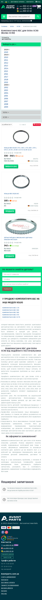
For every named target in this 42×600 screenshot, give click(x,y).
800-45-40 (25, 6)
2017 (6, 77)
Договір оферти (7, 588)
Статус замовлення (8, 577)
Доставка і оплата (17, 2)
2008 (6, 104)
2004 (6, 93)
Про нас (4, 594)
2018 (6, 79)
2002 (6, 87)
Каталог (4, 591)
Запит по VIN (7, 557)
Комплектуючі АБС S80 (10, 312)
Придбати (9, 211)
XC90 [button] (5, 117)
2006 (6, 98)
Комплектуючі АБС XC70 (11, 317)
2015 (6, 71)
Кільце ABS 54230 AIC (11, 194)
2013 (6, 66)
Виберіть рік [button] (9, 44)
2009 (6, 107)
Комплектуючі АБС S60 (10, 310)
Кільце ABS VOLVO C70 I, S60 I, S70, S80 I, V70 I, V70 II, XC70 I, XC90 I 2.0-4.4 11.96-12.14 (20, 149)
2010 (6, 57)
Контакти (29, 2)
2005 (6, 96)
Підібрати (7, 289)
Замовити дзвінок (7, 554)
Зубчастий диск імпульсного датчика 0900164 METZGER (18, 238)
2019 (6, 82)
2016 (6, 74)
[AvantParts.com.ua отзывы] (9, 538)
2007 (6, 101)
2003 (6, 90)
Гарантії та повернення (10, 585)
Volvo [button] (5, 112)
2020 (6, 52)
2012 (6, 63)
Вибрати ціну (11, 166)
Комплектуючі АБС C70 (10, 308)
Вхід (38, 2)
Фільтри (37, 124)
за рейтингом (6, 124)
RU (2, 2)
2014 (6, 68)
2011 (6, 60)
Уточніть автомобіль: (6, 38)
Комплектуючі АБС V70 (10, 315)
